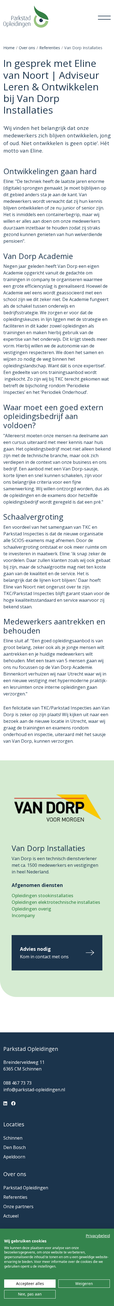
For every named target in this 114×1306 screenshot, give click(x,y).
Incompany (23, 915)
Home (9, 47)
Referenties (49, 47)
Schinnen (12, 1138)
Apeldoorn (14, 1157)
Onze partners (18, 1206)
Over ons (27, 47)
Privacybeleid (98, 1235)
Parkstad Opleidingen (25, 1188)
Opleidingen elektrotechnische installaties (56, 902)
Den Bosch (14, 1147)
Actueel (11, 1216)
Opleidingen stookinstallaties (42, 896)
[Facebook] (13, 1103)
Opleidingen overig (31, 909)
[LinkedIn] (5, 1103)
